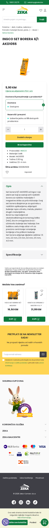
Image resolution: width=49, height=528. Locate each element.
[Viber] (5, 524)
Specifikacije (13, 254)
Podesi (33, 522)
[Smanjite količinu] (8, 129)
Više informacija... (24, 517)
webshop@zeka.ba (35, 2)
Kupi (11, 319)
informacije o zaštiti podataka (16, 363)
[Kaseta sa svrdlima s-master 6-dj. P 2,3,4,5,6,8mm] (36, 295)
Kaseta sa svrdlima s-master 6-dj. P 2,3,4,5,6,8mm (36, 304)
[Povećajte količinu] (41, 129)
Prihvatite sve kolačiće (15, 522)
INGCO (23, 150)
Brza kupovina (25, 144)
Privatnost (40, 478)
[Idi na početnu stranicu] (22, 11)
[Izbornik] (3, 10)
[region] (24, 303)
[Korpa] (44, 522)
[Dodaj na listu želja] (7, 172)
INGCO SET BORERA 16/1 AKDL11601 (13, 304)
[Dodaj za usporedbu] (18, 295)
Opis (8, 186)
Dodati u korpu (24, 137)
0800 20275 (14, 2)
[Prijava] (45, 10)
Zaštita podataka (10, 478)
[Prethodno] (4, 303)
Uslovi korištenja (26, 478)
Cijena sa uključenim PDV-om (19, 91)
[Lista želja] (41, 10)
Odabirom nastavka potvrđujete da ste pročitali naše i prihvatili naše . (24, 363)
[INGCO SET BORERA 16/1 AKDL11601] (13, 295)
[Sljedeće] (45, 303)
